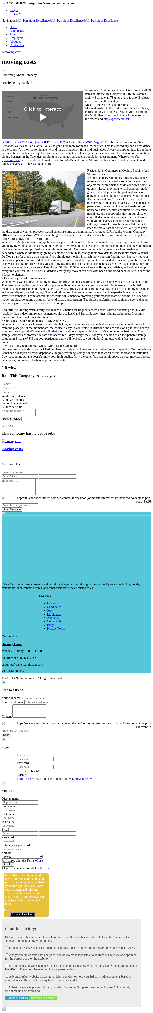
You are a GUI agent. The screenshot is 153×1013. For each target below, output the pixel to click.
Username (23, 755)
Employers (16, 38)
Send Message (12, 509)
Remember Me (30, 771)
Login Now (42, 868)
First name (8, 806)
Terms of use (35, 860)
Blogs (50, 625)
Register (15, 13)
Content (7, 716)
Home (13, 27)
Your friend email (13, 702)
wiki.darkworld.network (61, 331)
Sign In (22, 774)
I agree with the (24, 860)
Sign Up (7, 864)
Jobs (12, 34)
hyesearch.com (11, 160)
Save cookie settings (43, 997)
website (141, 181)
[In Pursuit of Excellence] (67, 20)
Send (6, 734)
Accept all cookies (22, 914)
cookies (8, 896)
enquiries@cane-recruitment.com (51, 3)
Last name (8, 814)
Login (14, 10)
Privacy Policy (56, 628)
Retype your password (16, 845)
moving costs (12, 449)
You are (6, 853)
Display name (10, 798)
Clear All (7, 425)
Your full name (11, 698)
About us (15, 41)
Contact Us (17, 45)
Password (23, 763)
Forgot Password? (28, 778)
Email (5, 829)
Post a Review (11, 418)
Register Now (84, 778)
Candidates (17, 30)
